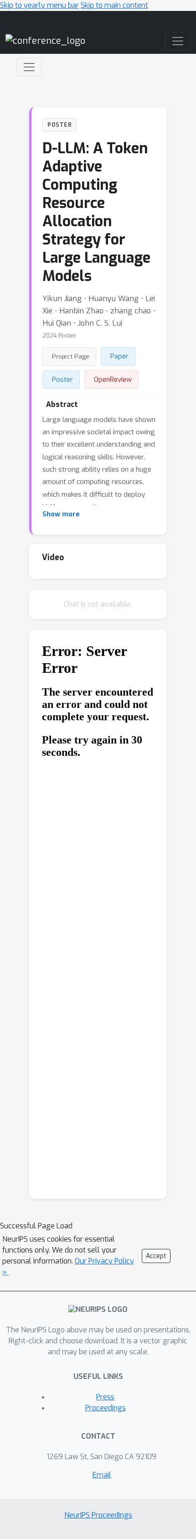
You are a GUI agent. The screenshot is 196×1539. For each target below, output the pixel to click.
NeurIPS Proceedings (98, 1515)
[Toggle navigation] (29, 67)
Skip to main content (114, 5)
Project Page (70, 356)
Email (102, 1475)
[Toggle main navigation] (178, 41)
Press (105, 1397)
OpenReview (113, 379)
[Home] (45, 40)
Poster (62, 379)
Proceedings (105, 1408)
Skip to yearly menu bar (39, 5)
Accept (156, 1256)
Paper (119, 356)
